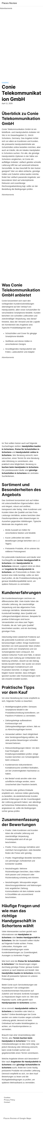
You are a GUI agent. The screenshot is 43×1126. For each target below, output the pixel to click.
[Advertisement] (21, 43)
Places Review (9, 3)
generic (5, 83)
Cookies (7, 1097)
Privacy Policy (9, 1100)
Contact (7, 1102)
